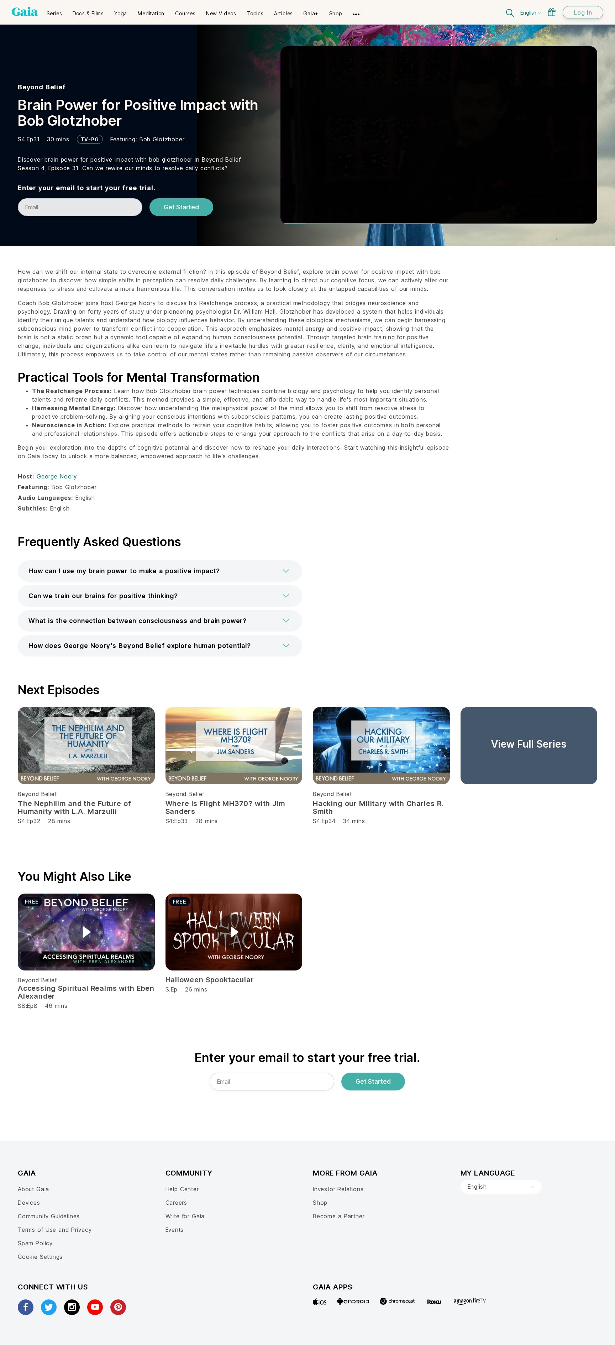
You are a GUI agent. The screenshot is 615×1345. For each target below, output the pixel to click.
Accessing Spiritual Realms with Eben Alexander (86, 992)
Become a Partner (338, 1216)
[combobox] (501, 1187)
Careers (176, 1202)
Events (174, 1229)
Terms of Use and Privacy (54, 1229)
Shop (320, 1202)
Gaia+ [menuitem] (311, 13)
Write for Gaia (185, 1216)
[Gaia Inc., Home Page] (25, 11)
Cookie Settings (40, 1256)
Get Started (181, 207)
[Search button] (510, 12)
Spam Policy (35, 1243)
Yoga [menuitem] (120, 13)
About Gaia (33, 1189)
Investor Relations (338, 1189)
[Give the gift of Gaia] (552, 12)
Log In (583, 12)
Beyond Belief (41, 87)
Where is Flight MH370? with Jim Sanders (225, 807)
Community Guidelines (49, 1216)
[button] (159, 571)
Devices (29, 1202)
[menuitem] (54, 11)
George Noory (57, 476)
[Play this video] (86, 932)
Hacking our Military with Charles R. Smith (378, 807)
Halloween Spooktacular (209, 979)
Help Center (182, 1189)
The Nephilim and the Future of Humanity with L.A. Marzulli (74, 807)
